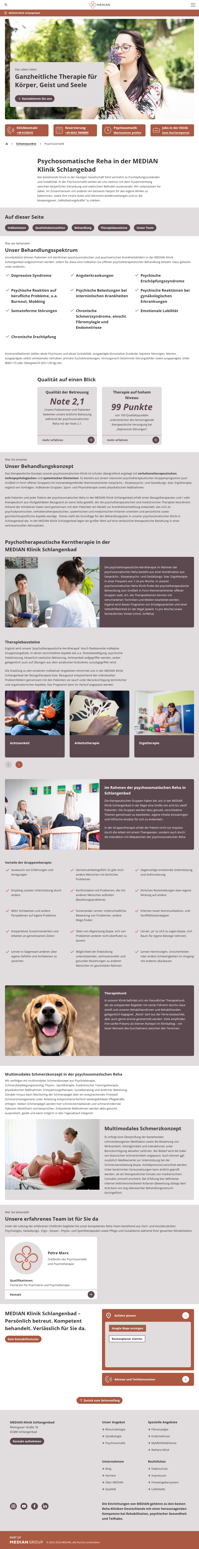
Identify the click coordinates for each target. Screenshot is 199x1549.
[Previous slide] (8, 764)
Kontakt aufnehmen (27, 1441)
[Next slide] (19, 764)
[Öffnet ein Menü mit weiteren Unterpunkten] (193, 4)
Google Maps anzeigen (127, 1328)
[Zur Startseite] (99, 5)
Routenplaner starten (127, 1339)
